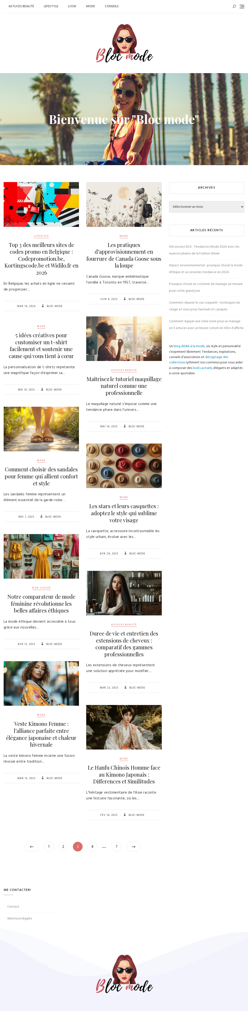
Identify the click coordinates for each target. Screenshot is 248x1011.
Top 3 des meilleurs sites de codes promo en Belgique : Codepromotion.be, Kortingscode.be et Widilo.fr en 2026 (41, 258)
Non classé (41, 588)
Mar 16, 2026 (26, 306)
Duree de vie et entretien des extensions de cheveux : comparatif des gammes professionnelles (124, 644)
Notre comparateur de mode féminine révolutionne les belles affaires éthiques (41, 603)
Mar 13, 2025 (26, 778)
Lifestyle (51, 6)
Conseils (112, 6)
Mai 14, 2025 (108, 426)
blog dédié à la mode (189, 346)
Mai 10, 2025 (26, 390)
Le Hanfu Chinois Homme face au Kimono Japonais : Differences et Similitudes (124, 774)
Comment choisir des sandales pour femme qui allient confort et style (41, 476)
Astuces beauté (21, 6)
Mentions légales (19, 918)
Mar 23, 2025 (109, 688)
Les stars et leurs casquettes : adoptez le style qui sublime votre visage (124, 512)
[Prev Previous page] (31, 846)
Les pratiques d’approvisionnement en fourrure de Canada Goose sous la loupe (123, 255)
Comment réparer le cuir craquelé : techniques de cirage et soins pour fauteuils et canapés (204, 306)
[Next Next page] (133, 846)
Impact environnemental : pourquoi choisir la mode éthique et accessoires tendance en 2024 (206, 269)
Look (72, 6)
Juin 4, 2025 (108, 299)
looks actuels (202, 368)
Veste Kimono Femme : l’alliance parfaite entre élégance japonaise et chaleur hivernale (41, 734)
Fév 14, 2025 (108, 815)
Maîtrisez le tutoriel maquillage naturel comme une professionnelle (124, 385)
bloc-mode (54, 306)
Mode (90, 6)
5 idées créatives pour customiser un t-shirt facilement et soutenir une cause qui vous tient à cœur (41, 345)
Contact (13, 907)
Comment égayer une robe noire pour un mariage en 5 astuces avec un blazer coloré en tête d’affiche (206, 325)
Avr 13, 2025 (26, 644)
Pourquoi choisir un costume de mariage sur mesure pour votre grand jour (206, 287)
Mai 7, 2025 (26, 517)
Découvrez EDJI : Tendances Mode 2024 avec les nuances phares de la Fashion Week (204, 250)
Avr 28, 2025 (109, 553)
